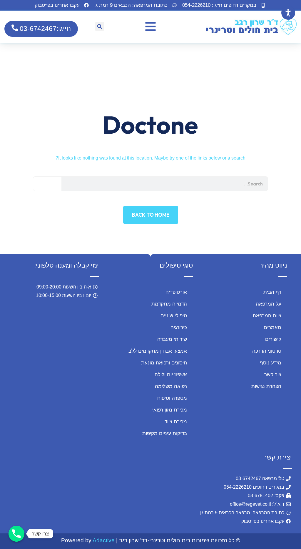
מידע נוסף (270, 363)
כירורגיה (178, 327)
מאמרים (272, 327)
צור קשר (272, 374)
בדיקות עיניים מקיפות (164, 433)
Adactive (104, 540)
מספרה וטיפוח (172, 398)
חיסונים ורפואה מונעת (164, 363)
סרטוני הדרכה (266, 351)
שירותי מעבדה (172, 339)
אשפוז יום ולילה (171, 374)
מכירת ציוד (176, 421)
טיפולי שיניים (173, 316)
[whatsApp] (30, 497)
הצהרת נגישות (266, 386)
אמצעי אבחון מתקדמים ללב (157, 351)
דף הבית (272, 292)
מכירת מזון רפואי (169, 410)
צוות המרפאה (267, 316)
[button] (136, 5)
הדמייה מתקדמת (169, 304)
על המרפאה (268, 304)
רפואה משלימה (171, 386)
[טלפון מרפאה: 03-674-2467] (16, 534)
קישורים (273, 339)
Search (47, 184)
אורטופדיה (176, 292)
